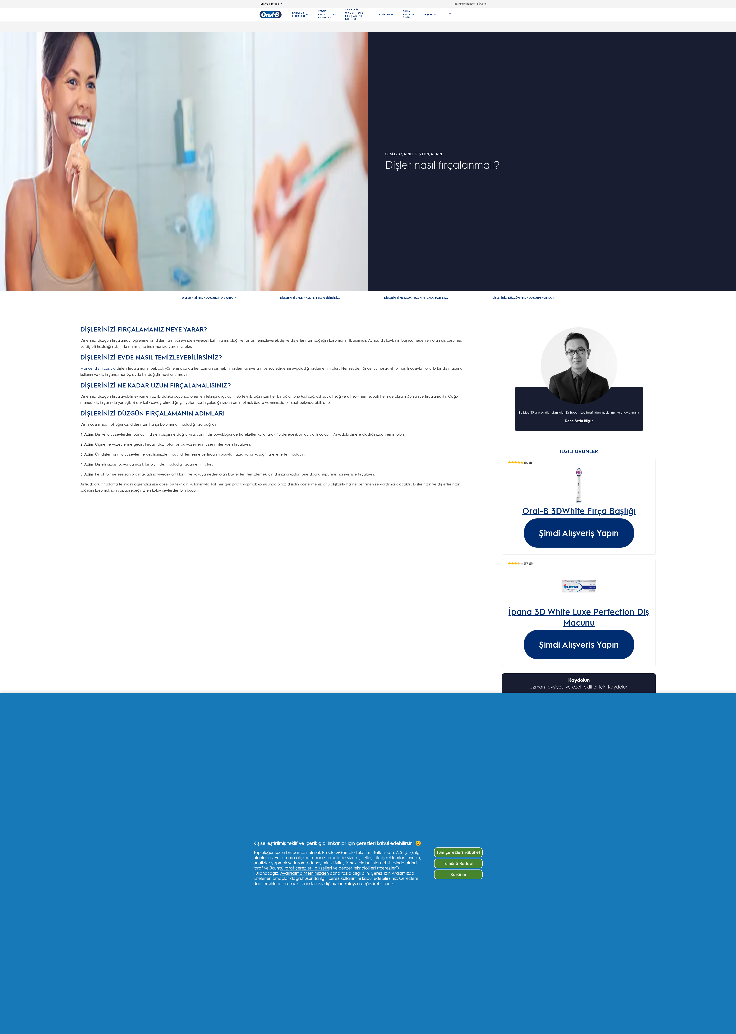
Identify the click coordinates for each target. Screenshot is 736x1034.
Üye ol (482, 3)
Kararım (458, 874)
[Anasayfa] (271, 14)
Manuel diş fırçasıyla (98, 368)
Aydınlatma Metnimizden (304, 873)
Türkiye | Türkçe (269, 3)
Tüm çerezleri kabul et (458, 852)
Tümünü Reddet (458, 863)
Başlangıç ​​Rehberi (464, 3)
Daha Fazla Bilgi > (579, 421)
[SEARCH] (450, 14)
